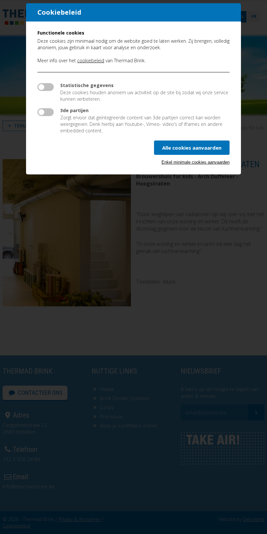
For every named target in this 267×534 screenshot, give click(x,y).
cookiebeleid (90, 60)
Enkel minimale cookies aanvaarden (196, 162)
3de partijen (74, 110)
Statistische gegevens (87, 85)
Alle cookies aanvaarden (191, 147)
